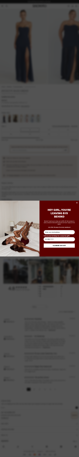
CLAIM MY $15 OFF (59, 245)
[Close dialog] (77, 202)
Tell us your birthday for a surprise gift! (57, 236)
